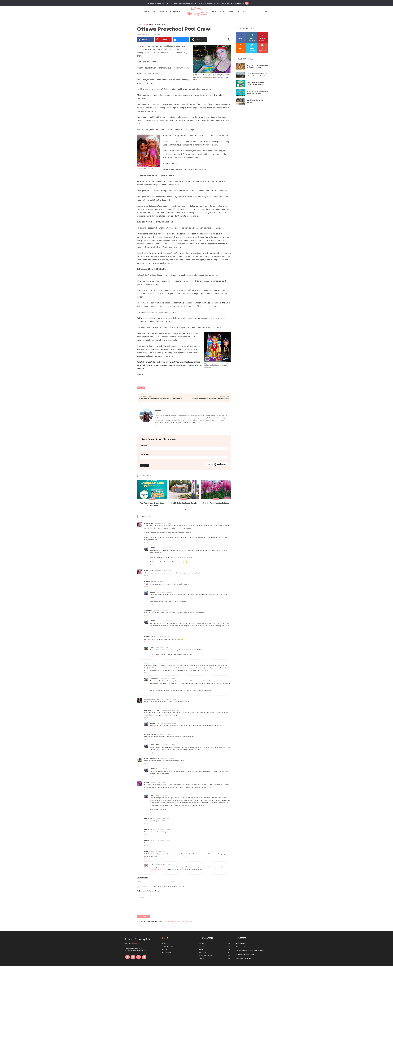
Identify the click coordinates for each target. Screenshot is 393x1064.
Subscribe (262, 43)
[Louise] (146, 417)
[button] (266, 11)
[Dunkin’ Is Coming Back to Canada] (184, 489)
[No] (390, 3)
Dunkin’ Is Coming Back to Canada (184, 503)
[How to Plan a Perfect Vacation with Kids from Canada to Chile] (240, 75)
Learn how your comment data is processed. (178, 921)
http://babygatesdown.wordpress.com (165, 413)
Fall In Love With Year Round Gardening (247, 947)
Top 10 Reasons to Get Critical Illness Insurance (250, 950)
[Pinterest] (155, 425)
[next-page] (185, 509)
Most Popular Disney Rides (243, 958)
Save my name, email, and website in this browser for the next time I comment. (162, 886)
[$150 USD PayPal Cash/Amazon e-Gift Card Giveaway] (240, 66)
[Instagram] (133, 957)
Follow (251, 33)
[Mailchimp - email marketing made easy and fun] (216, 465)
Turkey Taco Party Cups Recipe (245, 954)
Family (145, 24)
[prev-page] (182, 509)
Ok (247, 3)
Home (139, 24)
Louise (157, 35)
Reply (146, 542)
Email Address (145, 454)
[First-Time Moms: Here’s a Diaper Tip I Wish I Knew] (152, 489)
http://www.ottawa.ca (157, 869)
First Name (143, 445)
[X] (158, 425)
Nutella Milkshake (241, 943)
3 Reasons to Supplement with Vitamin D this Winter (160, 399)
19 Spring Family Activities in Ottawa (215, 503)
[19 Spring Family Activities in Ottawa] (216, 489)
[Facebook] (127, 957)
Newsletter (133, 943)
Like (241, 33)
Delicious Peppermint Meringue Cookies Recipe (210, 399)
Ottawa (141, 387)
